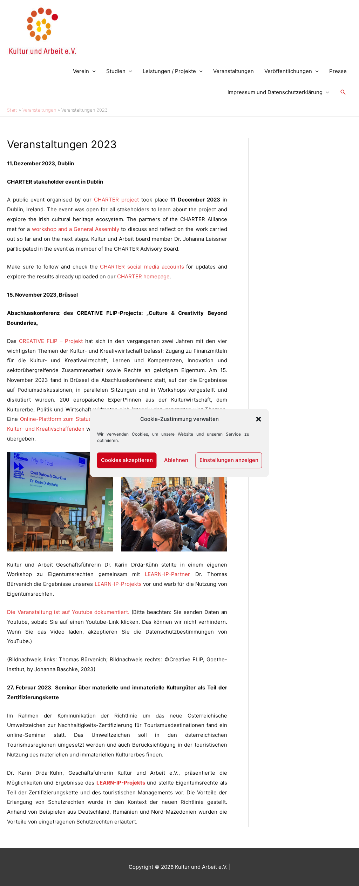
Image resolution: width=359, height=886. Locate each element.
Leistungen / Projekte (169, 71)
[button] (258, 419)
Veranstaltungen (233, 71)
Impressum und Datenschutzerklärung (275, 92)
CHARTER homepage (143, 276)
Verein (81, 71)
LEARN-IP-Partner (170, 574)
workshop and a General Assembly (76, 229)
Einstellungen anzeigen (228, 460)
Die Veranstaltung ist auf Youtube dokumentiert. (68, 612)
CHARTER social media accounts (142, 266)
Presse (338, 71)
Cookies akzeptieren (127, 460)
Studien (116, 71)
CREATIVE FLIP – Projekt (51, 341)
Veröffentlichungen (288, 71)
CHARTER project (117, 199)
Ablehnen (176, 460)
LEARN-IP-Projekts (118, 584)
